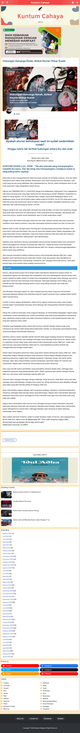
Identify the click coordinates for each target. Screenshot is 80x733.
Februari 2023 (7, 654)
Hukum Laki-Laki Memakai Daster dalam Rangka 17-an (31, 520)
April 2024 (6, 614)
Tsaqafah (46, 709)
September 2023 (8, 634)
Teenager (46, 706)
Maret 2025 (6, 582)
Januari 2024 (7, 622)
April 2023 (6, 648)
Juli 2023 (5, 639)
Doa (4, 691)
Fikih (5, 696)
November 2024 (8, 594)
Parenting (46, 691)
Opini (45, 688)
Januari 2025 (7, 588)
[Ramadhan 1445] (40, 470)
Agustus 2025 (7, 568)
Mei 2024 (6, 611)
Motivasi (6, 709)
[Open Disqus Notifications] (7, 2)
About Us (20, 719)
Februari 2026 (7, 551)
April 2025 (6, 579)
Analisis (6, 683)
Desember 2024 (8, 591)
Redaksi (60, 719)
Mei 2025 (6, 576)
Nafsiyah (46, 683)
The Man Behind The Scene (22, 501)
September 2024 (8, 599)
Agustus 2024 (7, 602)
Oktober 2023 (7, 631)
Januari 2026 (7, 553)
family (5, 693)
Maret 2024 (6, 616)
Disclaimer (48, 719)
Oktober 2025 (7, 562)
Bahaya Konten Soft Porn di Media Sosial (27, 492)
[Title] (40, 15)
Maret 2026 (6, 548)
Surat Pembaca (48, 704)
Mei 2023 (5, 645)
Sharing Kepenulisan (50, 701)
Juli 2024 (5, 605)
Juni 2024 (6, 608)
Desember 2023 (8, 625)
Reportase (46, 696)
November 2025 (8, 559)
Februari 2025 (7, 585)
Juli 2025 (5, 571)
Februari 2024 (7, 619)
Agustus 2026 (7, 533)
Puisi (44, 693)
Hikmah (6, 698)
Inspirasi (6, 701)
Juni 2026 (6, 539)
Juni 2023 (6, 642)
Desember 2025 (8, 556)
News (45, 685)
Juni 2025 (6, 574)
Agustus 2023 (7, 637)
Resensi (45, 698)
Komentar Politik (9, 706)
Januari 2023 (7, 657)
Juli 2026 (5, 536)
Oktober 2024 (7, 596)
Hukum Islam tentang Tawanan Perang (26, 510)
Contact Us (34, 719)
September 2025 (8, 565)
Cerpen (6, 688)
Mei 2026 (6, 542)
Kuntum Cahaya (39, 728)
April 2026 (6, 545)
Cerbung (6, 685)
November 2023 (8, 628)
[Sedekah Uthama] (31, 42)
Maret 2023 (6, 651)
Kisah (5, 704)
